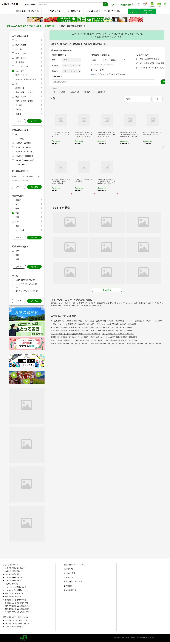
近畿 (17, 217)
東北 (17, 204)
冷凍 (17, 255)
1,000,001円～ (20, 165)
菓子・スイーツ (21, 75)
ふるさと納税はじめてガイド (15, 568)
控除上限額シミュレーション (74, 565)
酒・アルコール (21, 66)
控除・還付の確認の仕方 (14, 593)
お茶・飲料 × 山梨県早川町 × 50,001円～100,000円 (70, 331)
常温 (17, 259)
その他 (18, 114)
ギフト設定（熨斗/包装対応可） (153, 63)
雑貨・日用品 (20, 97)
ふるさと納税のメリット (14, 580)
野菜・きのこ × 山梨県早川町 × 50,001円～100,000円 (116, 324)
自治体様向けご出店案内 (73, 582)
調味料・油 (19, 88)
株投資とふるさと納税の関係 (15, 600)
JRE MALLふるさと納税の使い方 (17, 623)
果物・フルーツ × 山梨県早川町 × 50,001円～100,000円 (73, 324)
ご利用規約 (68, 586)
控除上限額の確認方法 (13, 596)
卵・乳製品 (19, 62)
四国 (17, 226)
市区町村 (55, 71)
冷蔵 (17, 251)
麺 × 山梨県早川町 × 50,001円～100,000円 (118, 334)
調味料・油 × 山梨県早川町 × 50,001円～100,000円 (70, 337)
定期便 (18, 110)
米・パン (18, 49)
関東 (17, 209)
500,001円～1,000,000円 (24, 160)
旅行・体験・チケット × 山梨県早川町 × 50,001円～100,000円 (114, 337)
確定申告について (11, 584)
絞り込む (34, 121)
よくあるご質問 (69, 573)
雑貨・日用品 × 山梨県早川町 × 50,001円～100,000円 (70, 340)
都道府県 (55, 65)
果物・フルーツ (21, 53)
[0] (144, 4)
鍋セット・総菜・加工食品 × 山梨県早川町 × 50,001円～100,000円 (75, 334)
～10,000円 (19, 139)
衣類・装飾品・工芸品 (24, 101)
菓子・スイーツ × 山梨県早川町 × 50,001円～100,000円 (111, 331)
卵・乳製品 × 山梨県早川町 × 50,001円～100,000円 (70, 327)
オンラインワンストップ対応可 (153, 68)
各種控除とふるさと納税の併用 (16, 603)
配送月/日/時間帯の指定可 (25, 280)
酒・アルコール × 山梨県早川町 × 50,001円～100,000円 (111, 327)
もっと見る (107, 290)
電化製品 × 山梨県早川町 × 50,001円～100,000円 (69, 343)
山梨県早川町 (50, 26)
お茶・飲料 (19, 71)
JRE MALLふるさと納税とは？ (16, 620)
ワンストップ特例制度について (16, 590)
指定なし (18, 134)
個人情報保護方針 (70, 590)
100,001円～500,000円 (24, 156)
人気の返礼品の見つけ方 (14, 627)
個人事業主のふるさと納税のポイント (19, 606)
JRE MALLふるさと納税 (16, 26)
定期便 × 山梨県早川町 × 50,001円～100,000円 (107, 343)
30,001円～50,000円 (23, 147)
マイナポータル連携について (15, 587)
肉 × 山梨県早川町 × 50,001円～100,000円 (66, 321)
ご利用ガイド (69, 569)
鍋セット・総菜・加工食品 (25, 79)
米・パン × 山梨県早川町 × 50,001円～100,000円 (144, 321)
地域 (53, 60)
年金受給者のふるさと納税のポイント (19, 612)
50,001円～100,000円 (23, 152)
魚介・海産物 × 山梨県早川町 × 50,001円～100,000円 (104, 321)
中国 (17, 222)
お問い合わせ (69, 577)
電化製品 (18, 105)
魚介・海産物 (20, 45)
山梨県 (38, 26)
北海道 (18, 200)
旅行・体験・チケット (24, 92)
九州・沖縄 (19, 230)
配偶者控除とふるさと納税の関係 (17, 609)
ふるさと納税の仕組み (13, 574)
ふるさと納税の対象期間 (14, 577)
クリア (18, 121)
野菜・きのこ (20, 58)
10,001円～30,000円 (23, 143)
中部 (31, 26)
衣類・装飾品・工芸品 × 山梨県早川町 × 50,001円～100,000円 (116, 340)
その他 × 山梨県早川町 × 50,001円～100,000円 (144, 343)
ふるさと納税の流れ (12, 571)
